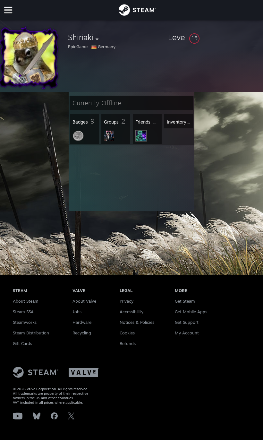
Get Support (187, 322)
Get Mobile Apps (191, 311)
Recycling (81, 332)
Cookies (127, 332)
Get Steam (185, 301)
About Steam (25, 301)
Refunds (128, 343)
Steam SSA (23, 311)
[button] (214, 37)
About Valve (84, 301)
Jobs (76, 311)
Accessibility (131, 311)
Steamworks (25, 322)
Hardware (81, 322)
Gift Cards (22, 343)
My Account (187, 332)
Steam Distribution (31, 332)
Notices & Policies (137, 322)
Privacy (126, 301)
